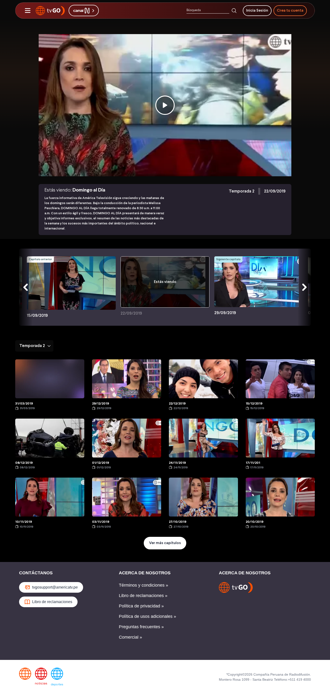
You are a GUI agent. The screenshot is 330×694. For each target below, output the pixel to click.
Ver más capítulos (165, 543)
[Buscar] (234, 11)
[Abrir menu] (27, 10)
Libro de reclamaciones (52, 602)
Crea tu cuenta (290, 10)
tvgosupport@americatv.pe (55, 587)
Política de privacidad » (141, 606)
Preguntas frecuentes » (141, 626)
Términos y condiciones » (143, 585)
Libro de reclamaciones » (143, 595)
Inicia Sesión (257, 10)
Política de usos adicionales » (147, 616)
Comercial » (130, 637)
